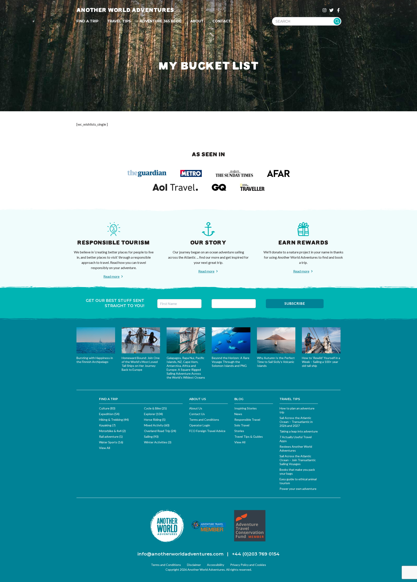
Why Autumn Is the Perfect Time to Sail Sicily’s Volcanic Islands (276, 361)
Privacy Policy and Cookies (248, 565)
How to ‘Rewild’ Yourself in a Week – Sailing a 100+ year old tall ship (321, 361)
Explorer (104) (153, 414)
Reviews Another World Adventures (296, 448)
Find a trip (87, 21)
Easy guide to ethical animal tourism (298, 481)
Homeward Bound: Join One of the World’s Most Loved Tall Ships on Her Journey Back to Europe (141, 363)
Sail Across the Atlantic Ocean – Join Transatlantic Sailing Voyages (298, 460)
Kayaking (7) (107, 425)
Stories (239, 431)
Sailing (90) (151, 436)
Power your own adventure (298, 489)
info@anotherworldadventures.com (180, 554)
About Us (195, 408)
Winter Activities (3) (157, 442)
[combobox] (306, 21)
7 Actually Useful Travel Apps (296, 439)
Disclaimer (194, 565)
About (197, 21)
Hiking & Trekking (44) (114, 419)
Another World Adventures (125, 10)
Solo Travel (241, 425)
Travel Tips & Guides (248, 436)
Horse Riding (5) (154, 419)
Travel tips (119, 21)
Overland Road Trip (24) (160, 431)
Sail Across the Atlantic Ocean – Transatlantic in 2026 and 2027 (296, 421)
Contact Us (197, 414)
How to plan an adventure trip (297, 410)
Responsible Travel (247, 419)
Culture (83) (107, 408)
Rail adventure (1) (111, 436)
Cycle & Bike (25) (155, 408)
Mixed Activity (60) (156, 425)
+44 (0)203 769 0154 (256, 554)
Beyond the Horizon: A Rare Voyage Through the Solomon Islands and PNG (230, 361)
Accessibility (215, 565)
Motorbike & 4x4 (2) (112, 431)
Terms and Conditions (204, 419)
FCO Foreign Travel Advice (207, 431)
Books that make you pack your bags (297, 471)
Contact (221, 21)
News (238, 414)
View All (104, 448)
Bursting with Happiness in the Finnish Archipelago (94, 360)
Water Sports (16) (111, 442)
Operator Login (199, 425)
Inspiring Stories (245, 408)
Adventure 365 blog (161, 21)
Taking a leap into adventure (299, 431)
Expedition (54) (109, 414)
